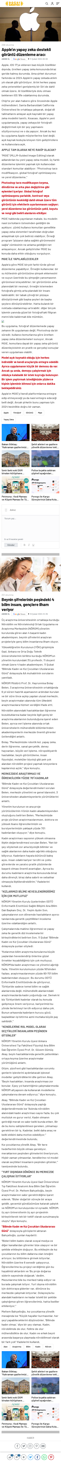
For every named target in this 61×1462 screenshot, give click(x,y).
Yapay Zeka (9, 419)
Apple (6, 412)
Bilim (28, 1346)
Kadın (37, 1346)
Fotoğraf (17, 412)
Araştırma (16, 1346)
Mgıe (40, 412)
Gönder (11, 545)
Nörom (48, 1346)
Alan (6, 1346)
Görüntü (29, 412)
